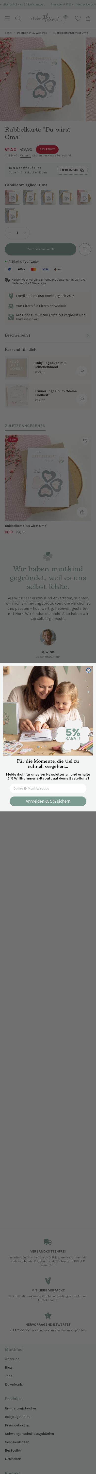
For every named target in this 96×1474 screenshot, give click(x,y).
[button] (48, 711)
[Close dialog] (88, 670)
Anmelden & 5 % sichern (48, 801)
